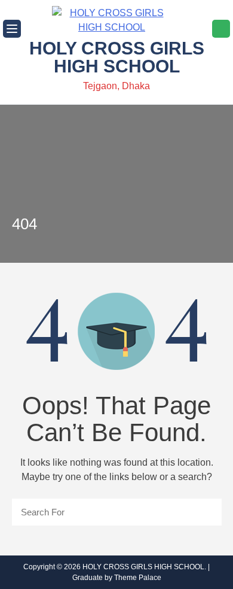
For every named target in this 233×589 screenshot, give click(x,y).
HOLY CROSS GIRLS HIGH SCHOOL (116, 57)
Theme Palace (137, 577)
